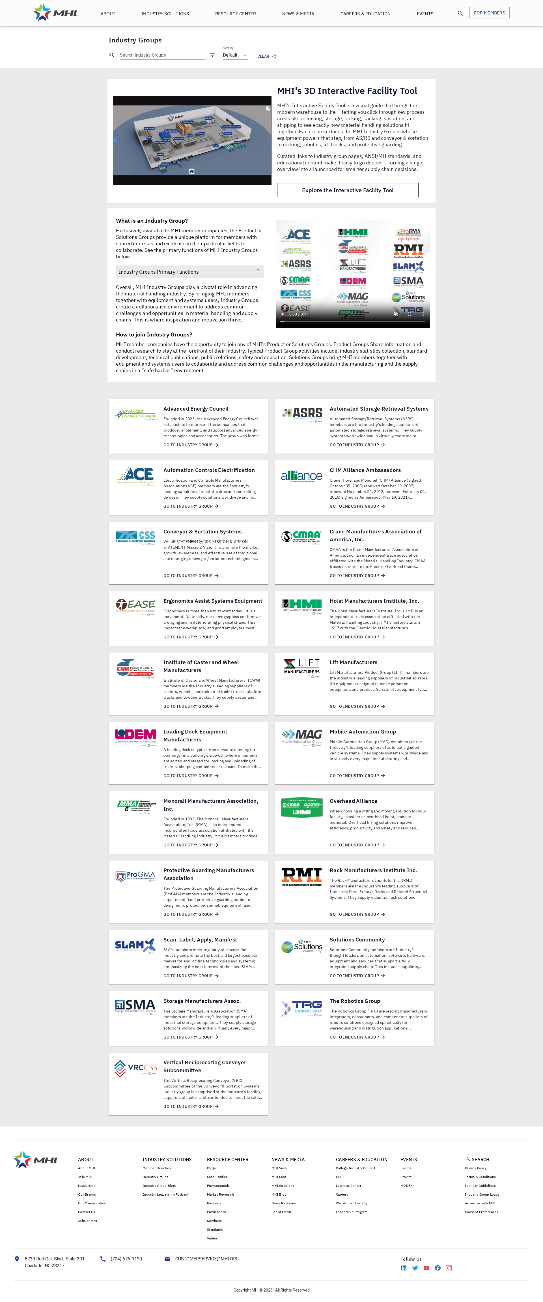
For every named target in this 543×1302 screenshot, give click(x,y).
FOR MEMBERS (489, 13)
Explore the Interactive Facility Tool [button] (348, 190)
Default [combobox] (230, 55)
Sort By (228, 48)
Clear (263, 56)
